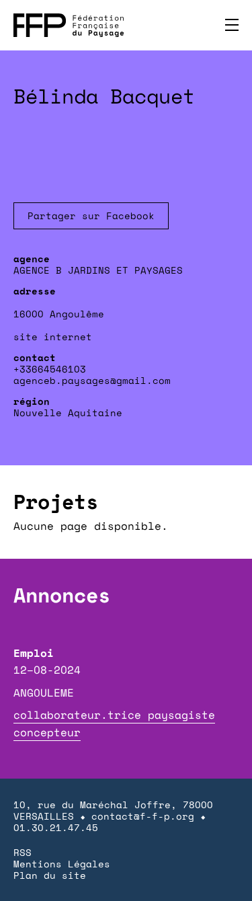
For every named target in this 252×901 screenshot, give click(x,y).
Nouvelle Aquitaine (67, 412)
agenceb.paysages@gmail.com (92, 380)
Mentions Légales (61, 864)
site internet (52, 336)
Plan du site (49, 875)
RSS (22, 852)
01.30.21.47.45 (55, 827)
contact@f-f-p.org (142, 816)
